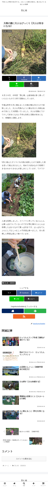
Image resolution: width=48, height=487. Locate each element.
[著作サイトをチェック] (13, 311)
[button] (31, 84)
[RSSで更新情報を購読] (24, 316)
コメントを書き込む (24, 459)
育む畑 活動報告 (9, 283)
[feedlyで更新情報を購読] (35, 311)
